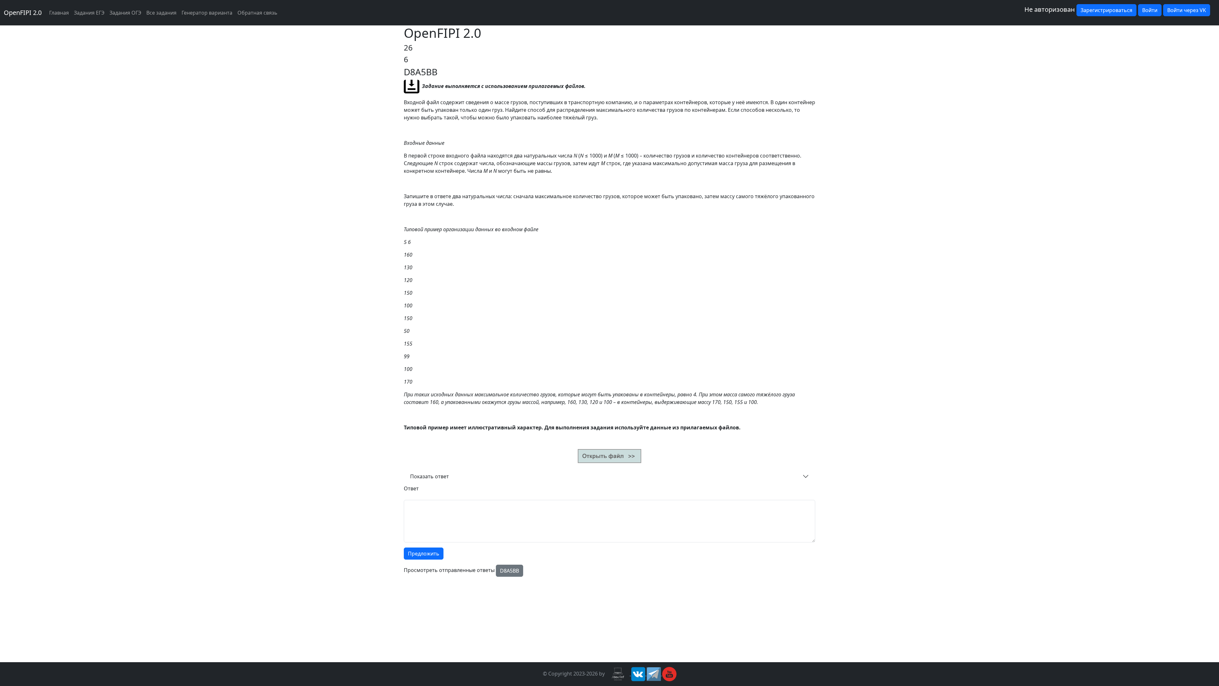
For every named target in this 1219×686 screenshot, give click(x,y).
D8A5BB (509, 570)
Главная (59, 12)
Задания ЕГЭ (89, 12)
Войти (1149, 10)
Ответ (411, 488)
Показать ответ (429, 476)
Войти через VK (1186, 10)
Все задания (161, 12)
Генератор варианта (207, 12)
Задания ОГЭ (125, 12)
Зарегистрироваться (1106, 10)
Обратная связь (257, 12)
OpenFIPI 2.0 (23, 12)
